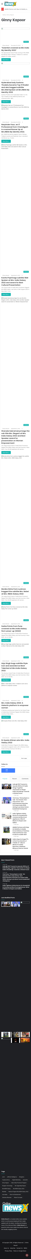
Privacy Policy (8, 1251)
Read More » (6, 59)
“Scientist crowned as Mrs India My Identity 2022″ (15, 49)
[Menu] (2, 4)
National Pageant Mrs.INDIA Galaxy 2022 (18, 1191)
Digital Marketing (16, 1179)
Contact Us (20, 1248)
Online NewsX (5, 45)
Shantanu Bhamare (6, 1197)
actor (3, 1177)
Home (4, 14)
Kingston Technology (7, 1185)
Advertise (12, 1248)
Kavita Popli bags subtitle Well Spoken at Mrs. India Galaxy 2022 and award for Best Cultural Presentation (14, 281)
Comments (25, 778)
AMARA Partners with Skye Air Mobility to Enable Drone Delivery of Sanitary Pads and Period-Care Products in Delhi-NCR (21, 830)
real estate (4, 1194)
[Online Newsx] (10, 3)
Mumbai (4, 1191)
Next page (24, 758)
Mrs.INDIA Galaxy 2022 (18, 1188)
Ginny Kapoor (5, 1182)
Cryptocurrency (6, 1179)
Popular (5, 778)
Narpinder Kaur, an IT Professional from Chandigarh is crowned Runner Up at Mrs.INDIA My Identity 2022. (14, 128)
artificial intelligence (12, 1177)
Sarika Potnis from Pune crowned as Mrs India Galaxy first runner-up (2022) (14, 628)
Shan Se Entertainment (15, 1194)
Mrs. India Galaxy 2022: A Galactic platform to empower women (15, 705)
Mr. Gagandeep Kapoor (20, 1185)
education (25, 1179)
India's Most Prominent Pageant (18, 1182)
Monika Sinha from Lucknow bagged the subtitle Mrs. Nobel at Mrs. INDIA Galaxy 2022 (15, 591)
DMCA (25, 1248)
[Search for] (29, 4)
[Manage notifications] (27, 1255)
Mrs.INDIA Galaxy (6, 1188)
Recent (14, 778)
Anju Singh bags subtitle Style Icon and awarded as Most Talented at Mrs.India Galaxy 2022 (14, 667)
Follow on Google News (19, 1251)
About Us (6, 1248)
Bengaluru (21, 1177)
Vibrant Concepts (18, 1197)
